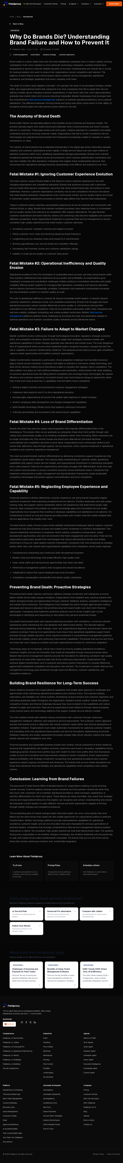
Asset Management (10, 1111)
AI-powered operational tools (24, 374)
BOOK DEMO (114, 4)
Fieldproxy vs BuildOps (12, 1064)
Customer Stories (51, 4)
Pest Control (48, 1064)
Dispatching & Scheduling (13, 1090)
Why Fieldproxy (89, 1103)
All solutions (7, 1142)
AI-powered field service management (81, 219)
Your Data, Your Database (13, 1137)
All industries (48, 1077)
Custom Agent (89, 1073)
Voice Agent (88, 1047)
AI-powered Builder (10, 1129)
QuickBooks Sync (50, 1103)
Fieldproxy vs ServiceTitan (13, 1038)
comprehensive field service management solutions (77, 827)
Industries (98, 4)
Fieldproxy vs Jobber (11, 1042)
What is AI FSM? (90, 1038)
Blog (18, 17)
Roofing (46, 1060)
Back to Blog (18, 24)
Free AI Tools (48, 1129)
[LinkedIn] (35, 1022)
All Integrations (49, 1098)
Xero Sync (47, 1107)
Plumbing (46, 1042)
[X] (30, 1022)
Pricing (63, 4)
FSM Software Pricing (51, 1124)
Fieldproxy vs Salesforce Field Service (17, 1051)
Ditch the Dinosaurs (32, 4)
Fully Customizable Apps (12, 1133)
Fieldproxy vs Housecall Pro (13, 1047)
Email (5, 1120)
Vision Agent (88, 1060)
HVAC (45, 1038)
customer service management (76, 75)
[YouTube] (22, 1022)
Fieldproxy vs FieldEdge (12, 1060)
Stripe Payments (49, 1111)
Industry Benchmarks (51, 1120)
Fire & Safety (48, 1047)
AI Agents (72, 4)
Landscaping (48, 1073)
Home (12, 17)
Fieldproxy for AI (90, 1107)
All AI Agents (88, 1042)
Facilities (46, 1068)
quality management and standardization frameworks (62, 473)
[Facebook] (26, 1022)
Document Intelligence (92, 1064)
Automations (48, 1090)
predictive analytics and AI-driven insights (70, 611)
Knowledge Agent (90, 1068)
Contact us (88, 1124)
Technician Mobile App (11, 1094)
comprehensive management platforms (93, 635)
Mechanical (47, 1055)
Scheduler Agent (90, 1055)
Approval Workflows (11, 1124)
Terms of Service (113, 1154)
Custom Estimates (10, 1103)
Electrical (46, 1051)
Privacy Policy (98, 1154)
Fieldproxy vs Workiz (11, 1055)
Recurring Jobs (9, 1107)
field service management (42, 99)
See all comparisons (11, 1068)
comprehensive (21, 99)
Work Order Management (12, 1098)
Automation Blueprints (51, 1094)
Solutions (85, 4)
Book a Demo (89, 1120)
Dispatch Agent (89, 1051)
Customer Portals (10, 1116)
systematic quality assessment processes (32, 198)
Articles (86, 1116)
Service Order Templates (52, 1116)
